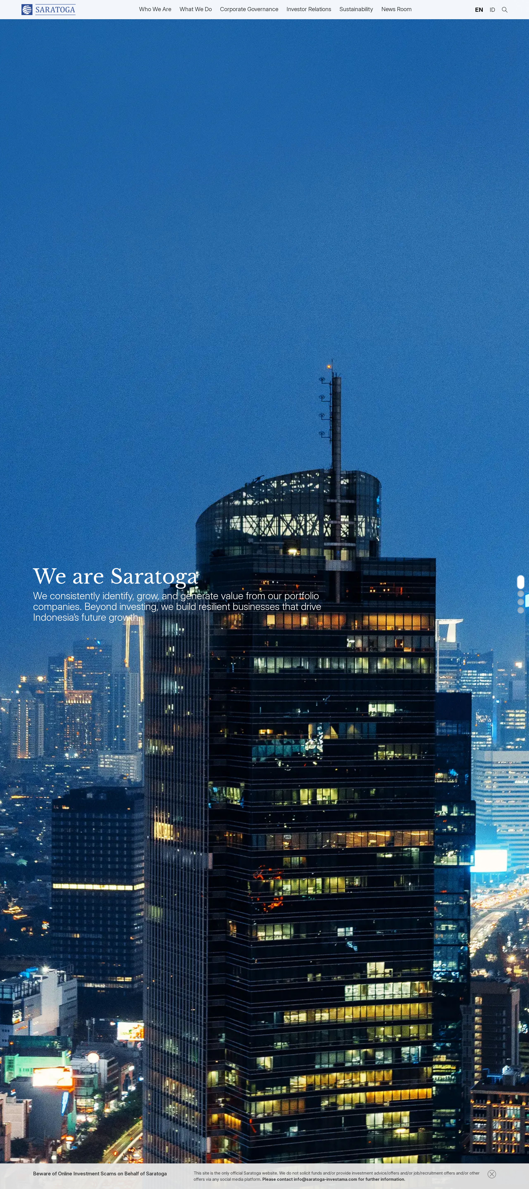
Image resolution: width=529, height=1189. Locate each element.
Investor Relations (309, 9)
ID (492, 9)
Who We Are (155, 9)
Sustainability (356, 9)
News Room (396, 9)
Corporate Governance (249, 9)
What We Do (196, 9)
